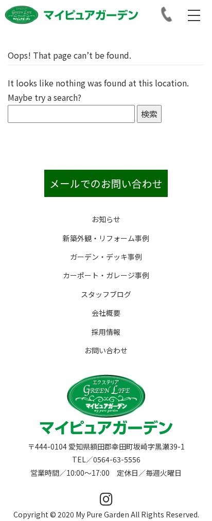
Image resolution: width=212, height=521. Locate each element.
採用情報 (106, 332)
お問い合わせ (106, 350)
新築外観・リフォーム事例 (106, 238)
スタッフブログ (106, 294)
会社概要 (106, 313)
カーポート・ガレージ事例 (106, 275)
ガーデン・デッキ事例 (106, 256)
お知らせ (106, 219)
